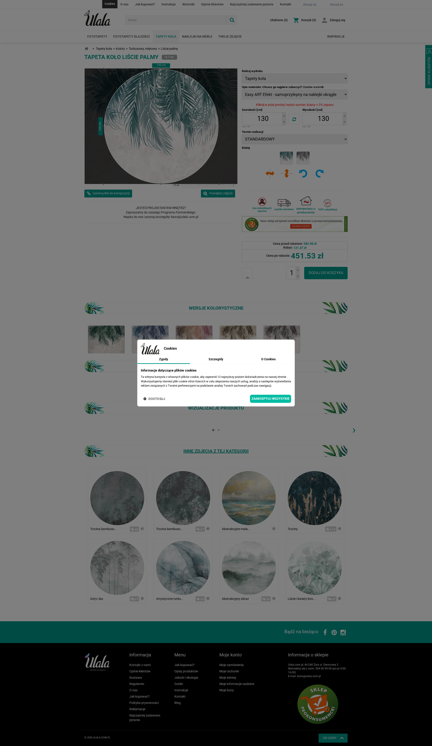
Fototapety (97, 36)
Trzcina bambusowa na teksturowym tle (104, 529)
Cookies (110, 3)
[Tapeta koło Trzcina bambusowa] (183, 497)
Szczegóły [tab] (216, 359)
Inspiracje (336, 36)
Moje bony (226, 690)
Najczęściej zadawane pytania (251, 4)
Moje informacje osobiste (236, 684)
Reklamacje (137, 709)
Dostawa (135, 677)
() (279, 20)
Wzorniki (188, 4)
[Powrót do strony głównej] (86, 49)
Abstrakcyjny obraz (235, 599)
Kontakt (285, 4)
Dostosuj (156, 399)
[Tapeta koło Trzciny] (315, 497)
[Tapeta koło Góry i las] (117, 567)
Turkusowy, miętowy (143, 48)
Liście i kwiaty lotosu (302, 599)
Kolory (120, 48)
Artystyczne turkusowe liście (170, 599)
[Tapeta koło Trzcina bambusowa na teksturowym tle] (117, 497)
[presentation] (354, 429)
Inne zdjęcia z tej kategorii (216, 451)
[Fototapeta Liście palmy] (281, 339)
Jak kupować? (145, 4)
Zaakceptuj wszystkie (271, 398)
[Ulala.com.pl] (103, 18)
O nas (124, 4)
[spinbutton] (263, 119)
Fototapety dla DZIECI (131, 36)
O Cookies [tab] (268, 359)
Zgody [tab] (163, 359)
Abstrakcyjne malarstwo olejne (236, 529)
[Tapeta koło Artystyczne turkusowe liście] (183, 567)
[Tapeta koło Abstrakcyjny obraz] (249, 567)
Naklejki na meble (197, 36)
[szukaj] (231, 19)
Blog (177, 703)
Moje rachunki (229, 671)
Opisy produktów (186, 671)
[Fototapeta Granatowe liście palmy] (150, 339)
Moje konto (230, 655)
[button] (284, 116)
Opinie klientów (212, 4)
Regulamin (136, 684)
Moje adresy (227, 677)
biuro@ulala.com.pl (309, 676)
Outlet (178, 684)
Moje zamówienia (231, 665)
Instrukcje (169, 4)
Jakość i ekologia (186, 677)
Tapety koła (166, 36)
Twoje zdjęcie (230, 36)
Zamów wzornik (313, 87)
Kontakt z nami (140, 665)
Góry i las (96, 599)
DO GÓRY (329, 738)
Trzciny (293, 529)
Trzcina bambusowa (170, 529)
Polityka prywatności (144, 703)
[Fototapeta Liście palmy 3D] (194, 339)
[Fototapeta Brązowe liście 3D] (238, 339)
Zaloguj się (337, 20)
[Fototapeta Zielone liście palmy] (106, 339)
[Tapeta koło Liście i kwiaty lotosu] (315, 567)
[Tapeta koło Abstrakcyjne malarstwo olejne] (249, 497)
